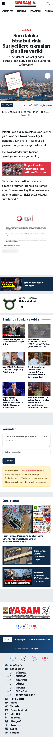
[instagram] (34, 658)
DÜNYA (49, 11)
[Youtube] (34, 626)
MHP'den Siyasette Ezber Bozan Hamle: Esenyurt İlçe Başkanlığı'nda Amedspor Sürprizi (38, 403)
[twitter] (23, 658)
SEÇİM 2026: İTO (25, 695)
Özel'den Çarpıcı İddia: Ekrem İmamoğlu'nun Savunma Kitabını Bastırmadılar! (37, 372)
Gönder (9, 461)
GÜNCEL (26, 30)
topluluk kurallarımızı (29, 471)
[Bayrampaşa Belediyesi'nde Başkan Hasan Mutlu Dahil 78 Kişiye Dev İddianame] (14, 389)
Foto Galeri (17, 699)
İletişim (14, 732)
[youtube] (45, 658)
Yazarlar (15, 706)
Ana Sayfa (16, 665)
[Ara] (48, 4)
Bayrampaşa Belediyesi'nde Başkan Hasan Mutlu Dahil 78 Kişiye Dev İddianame (13, 403)
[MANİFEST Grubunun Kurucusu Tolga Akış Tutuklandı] (14, 358)
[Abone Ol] (43, 105)
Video (13, 702)
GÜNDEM (7, 11)
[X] (23, 626)
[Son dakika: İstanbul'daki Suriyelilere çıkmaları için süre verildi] (26, 85)
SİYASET (20, 687)
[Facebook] (18, 626)
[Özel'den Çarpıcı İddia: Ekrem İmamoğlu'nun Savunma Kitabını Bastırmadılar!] (39, 358)
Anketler (15, 725)
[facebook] (13, 658)
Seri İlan (15, 714)
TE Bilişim (33, 649)
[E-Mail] (21, 307)
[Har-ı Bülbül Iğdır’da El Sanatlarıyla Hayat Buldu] (14, 330)
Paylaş (9, 105)
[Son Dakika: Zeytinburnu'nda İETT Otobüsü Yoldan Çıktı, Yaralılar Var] (39, 330)
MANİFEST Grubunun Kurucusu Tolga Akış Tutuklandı (13, 369)
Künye (13, 729)
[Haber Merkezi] (10, 303)
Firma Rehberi (18, 710)
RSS (9, 640)
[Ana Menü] (3, 3)
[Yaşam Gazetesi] (25, 3)
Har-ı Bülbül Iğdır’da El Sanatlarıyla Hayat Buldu (13, 342)
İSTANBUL (35, 11)
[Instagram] (29, 626)
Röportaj (15, 717)
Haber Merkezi (11, 112)
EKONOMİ (21, 691)
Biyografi (15, 721)
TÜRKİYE (21, 11)
